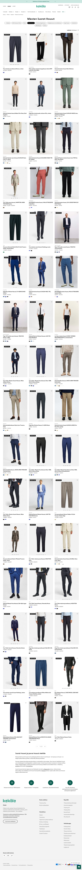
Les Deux (56, 334)
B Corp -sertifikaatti (44, 824)
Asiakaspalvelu (67, 826)
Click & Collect (67, 828)
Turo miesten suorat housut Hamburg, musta (39, 247)
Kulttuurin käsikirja (43, 822)
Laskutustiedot (67, 842)
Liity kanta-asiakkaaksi (10, 821)
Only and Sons (31, 67)
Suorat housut (31, 23)
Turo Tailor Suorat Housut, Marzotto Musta (39, 603)
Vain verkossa (48, 11)
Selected (56, 67)
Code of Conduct (43, 833)
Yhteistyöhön (67, 809)
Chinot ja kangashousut (40, 23)
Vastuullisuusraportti (44, 826)
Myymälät (67, 5)
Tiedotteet (42, 828)
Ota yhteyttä (67, 816)
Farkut (24, 23)
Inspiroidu (60, 5)
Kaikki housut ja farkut (16, 23)
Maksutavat (66, 840)
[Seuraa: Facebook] (4, 855)
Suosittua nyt (41, 11)
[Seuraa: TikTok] (12, 855)
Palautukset (66, 838)
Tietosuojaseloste (6, 865)
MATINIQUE (31, 200)
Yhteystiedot (30, 865)
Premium (54, 11)
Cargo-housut (66, 23)
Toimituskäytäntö (22, 865)
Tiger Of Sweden (57, 245)
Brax (55, 690)
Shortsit (45, 25)
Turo (4, 67)
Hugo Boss (31, 111)
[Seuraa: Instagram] (8, 855)
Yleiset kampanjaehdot (69, 845)
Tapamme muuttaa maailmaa (46, 819)
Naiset (4, 6)
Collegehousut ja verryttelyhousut (54, 23)
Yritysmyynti (67, 807)
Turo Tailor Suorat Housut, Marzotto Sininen (14, 648)
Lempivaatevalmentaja (69, 814)
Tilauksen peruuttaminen (69, 833)
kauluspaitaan (29, 766)
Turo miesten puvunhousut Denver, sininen (13, 68)
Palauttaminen (14, 865)
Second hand (67, 812)
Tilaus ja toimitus (68, 831)
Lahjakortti (66, 847)
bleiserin (44, 770)
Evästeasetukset (67, 835)
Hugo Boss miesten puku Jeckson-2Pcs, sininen (40, 113)
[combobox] (72, 7)
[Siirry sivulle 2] (44, 746)
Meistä (41, 815)
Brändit (59, 11)
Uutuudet (5, 11)
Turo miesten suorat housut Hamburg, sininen (14, 692)
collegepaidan (46, 769)
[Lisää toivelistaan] (25, 34)
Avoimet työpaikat (68, 805)
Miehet (9, 6)
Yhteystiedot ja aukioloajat (70, 803)
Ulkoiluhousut (38, 25)
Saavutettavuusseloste (44, 831)
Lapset (14, 6)
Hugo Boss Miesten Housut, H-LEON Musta (39, 425)
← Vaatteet (7, 23)
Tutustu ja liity (42, 803)
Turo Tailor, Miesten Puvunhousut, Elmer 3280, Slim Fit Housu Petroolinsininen (66, 470)
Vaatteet (10, 11)
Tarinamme (42, 817)
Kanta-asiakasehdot (44, 805)
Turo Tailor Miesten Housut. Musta (63, 737)
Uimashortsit (74, 23)
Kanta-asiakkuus (75, 5)
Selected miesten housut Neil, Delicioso (64, 68)
